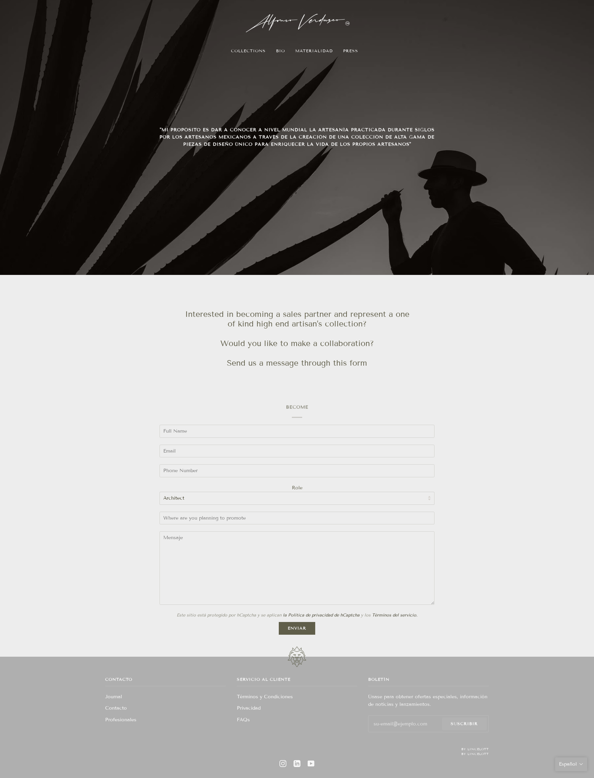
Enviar (297, 628)
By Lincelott (475, 749)
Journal (113, 697)
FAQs (243, 720)
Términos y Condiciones (265, 697)
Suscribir (464, 723)
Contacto (116, 708)
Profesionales (120, 720)
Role (297, 488)
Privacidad (249, 708)
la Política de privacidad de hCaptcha (322, 615)
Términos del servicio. (394, 615)
